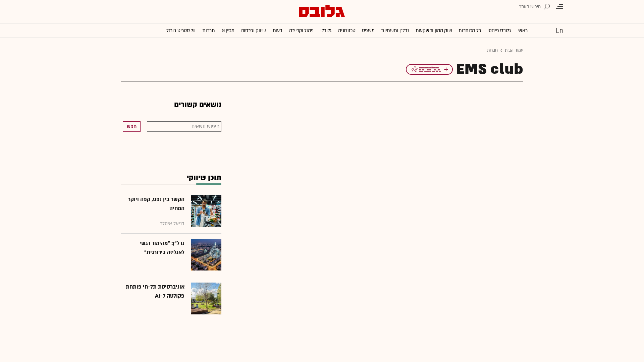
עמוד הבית (514, 50)
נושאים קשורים (197, 105)
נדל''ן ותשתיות (395, 30)
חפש (132, 126)
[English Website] (559, 30)
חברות (492, 50)
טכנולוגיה (346, 30)
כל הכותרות (470, 30)
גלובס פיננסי (499, 30)
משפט (368, 30)
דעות (277, 30)
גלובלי (325, 30)
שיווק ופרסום (253, 30)
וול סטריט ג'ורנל (181, 30)
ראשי (523, 30)
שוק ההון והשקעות (434, 30)
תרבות (208, 30)
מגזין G (228, 30)
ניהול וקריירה (301, 30)
